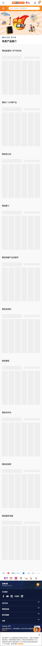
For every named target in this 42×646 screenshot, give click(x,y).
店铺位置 (5, 584)
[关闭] (39, 635)
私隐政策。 (21, 644)
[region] (21, 639)
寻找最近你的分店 (7, 586)
